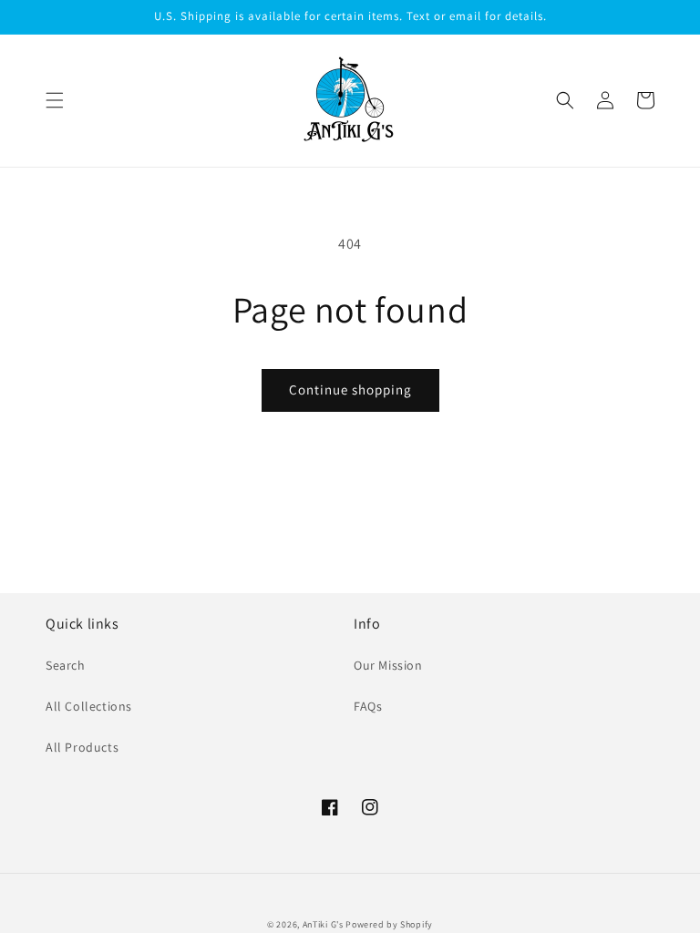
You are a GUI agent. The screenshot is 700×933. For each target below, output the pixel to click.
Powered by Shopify (389, 924)
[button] (55, 100)
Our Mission (388, 665)
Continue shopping (350, 389)
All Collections (89, 706)
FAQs (368, 706)
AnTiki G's (323, 924)
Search (66, 665)
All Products (82, 747)
